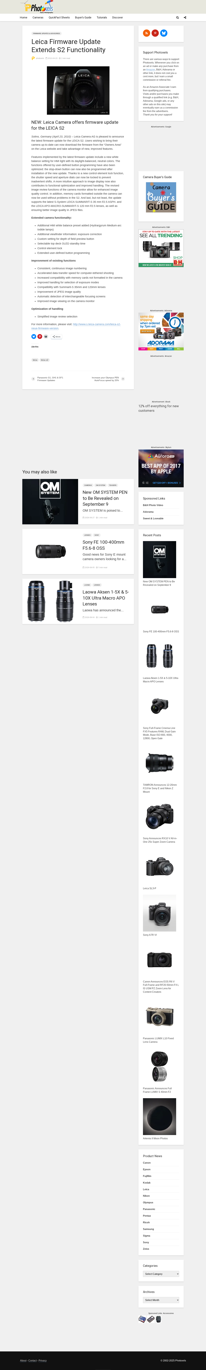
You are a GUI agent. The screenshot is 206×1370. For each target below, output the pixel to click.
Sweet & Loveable (153, 518)
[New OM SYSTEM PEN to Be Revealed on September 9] (50, 501)
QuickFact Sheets (59, 17)
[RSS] (146, 33)
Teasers (112, 485)
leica (35, 360)
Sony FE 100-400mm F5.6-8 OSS (103, 545)
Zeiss (146, 1249)
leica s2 (44, 360)
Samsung (148, 1229)
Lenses (87, 535)
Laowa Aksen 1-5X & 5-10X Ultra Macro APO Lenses (106, 597)
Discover (117, 17)
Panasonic (149, 1209)
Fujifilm (147, 1176)
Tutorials (102, 17)
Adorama (148, 512)
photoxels (40, 58)
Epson (147, 1169)
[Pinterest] (155, 33)
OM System (100, 485)
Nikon (146, 1196)
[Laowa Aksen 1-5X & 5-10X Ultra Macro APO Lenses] (50, 601)
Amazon (150, 69)
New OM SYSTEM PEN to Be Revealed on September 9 (105, 498)
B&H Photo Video (153, 505)
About (23, 1360)
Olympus (148, 1202)
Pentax (147, 1216)
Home (23, 17)
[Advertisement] (131, 7)
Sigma (146, 1235)
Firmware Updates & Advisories (46, 33)
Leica (146, 1189)
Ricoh (146, 1222)
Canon (147, 1162)
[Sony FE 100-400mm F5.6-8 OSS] (50, 551)
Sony (97, 535)
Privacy (43, 1360)
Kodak (147, 1182)
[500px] (163, 33)
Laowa (87, 585)
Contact (32, 1360)
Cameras (38, 17)
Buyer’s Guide (83, 17)
